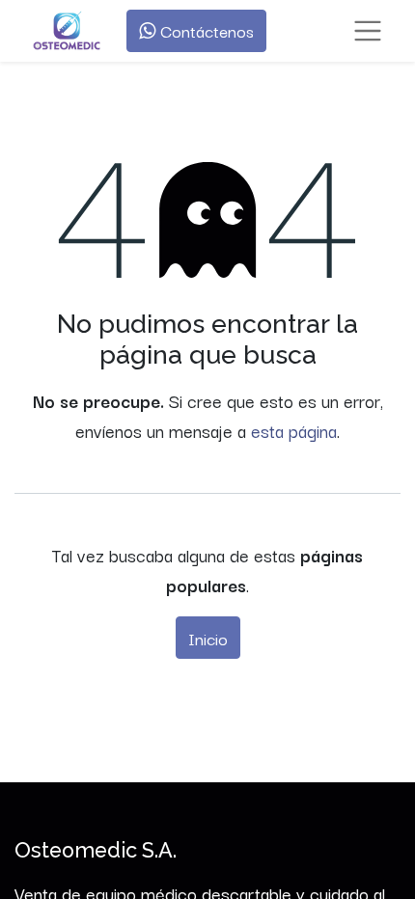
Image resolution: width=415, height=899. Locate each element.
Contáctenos (204, 30)
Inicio (208, 637)
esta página (294, 430)
